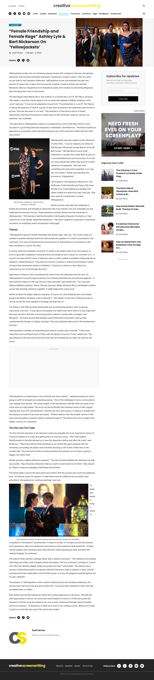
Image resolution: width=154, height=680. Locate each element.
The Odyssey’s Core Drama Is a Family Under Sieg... (129, 173)
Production (116, 13)
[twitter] (23, 60)
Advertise (12, 6)
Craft (35, 13)
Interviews (64, 13)
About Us (59, 666)
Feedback (104, 13)
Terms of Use (87, 666)
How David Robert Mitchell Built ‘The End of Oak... (130, 208)
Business (52, 13)
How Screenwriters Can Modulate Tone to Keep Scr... (128, 244)
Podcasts (75, 13)
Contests (86, 13)
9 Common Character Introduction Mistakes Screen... (128, 226)
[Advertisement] (54, 368)
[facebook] (18, 60)
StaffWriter (17, 53)
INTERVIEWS (15, 25)
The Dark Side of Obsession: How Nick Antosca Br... (127, 191)
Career (43, 13)
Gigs (95, 13)
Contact (21, 6)
